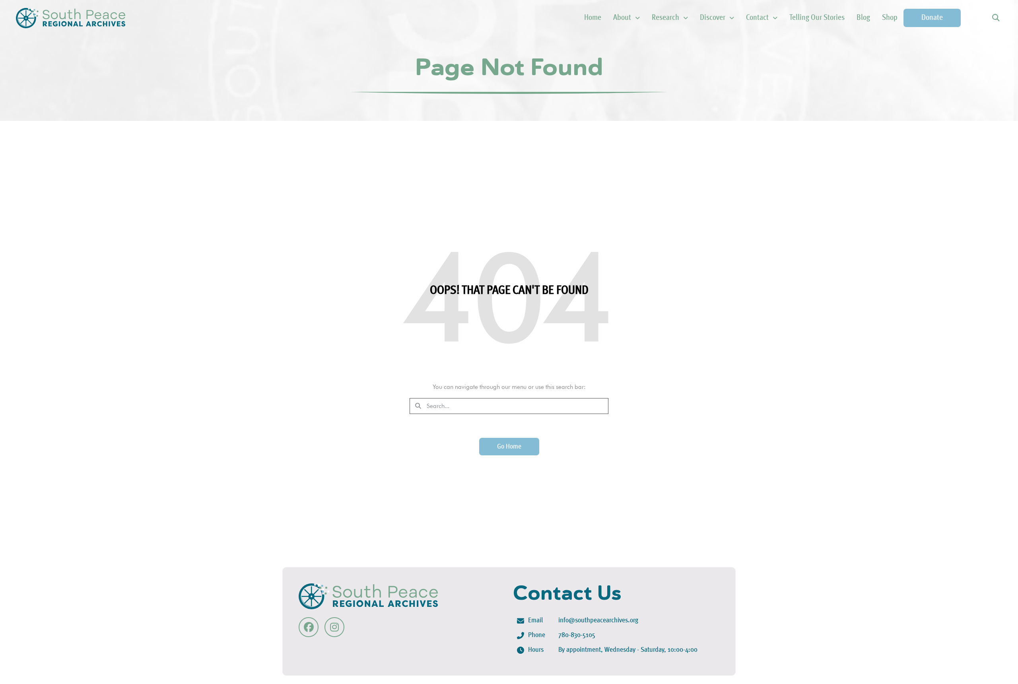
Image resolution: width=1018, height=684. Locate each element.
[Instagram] (334, 627)
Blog (863, 18)
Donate (932, 18)
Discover (712, 18)
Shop (890, 18)
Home (592, 18)
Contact (757, 18)
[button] (995, 18)
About (622, 18)
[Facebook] (309, 627)
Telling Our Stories (817, 18)
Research (665, 18)
